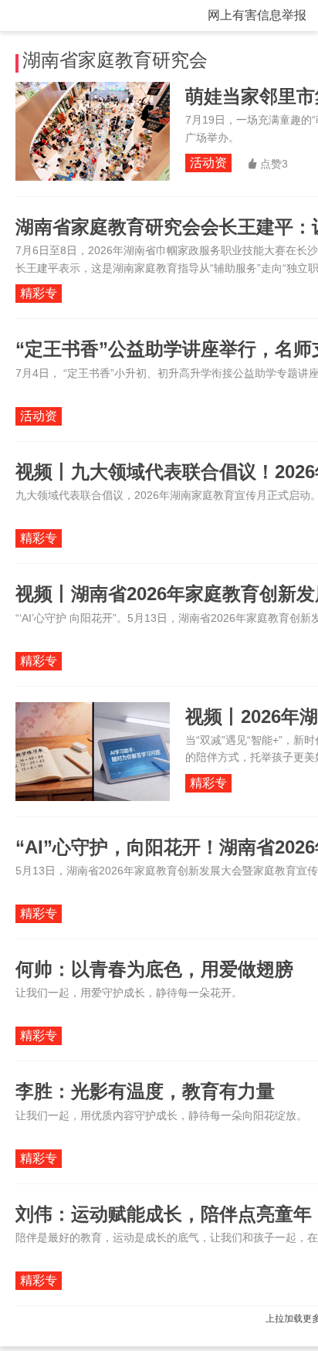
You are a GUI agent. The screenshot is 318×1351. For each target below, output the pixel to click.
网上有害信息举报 (257, 15)
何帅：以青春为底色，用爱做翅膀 (154, 969)
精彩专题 (38, 295)
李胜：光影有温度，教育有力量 (145, 1091)
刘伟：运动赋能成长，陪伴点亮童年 (163, 1213)
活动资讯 (208, 164)
